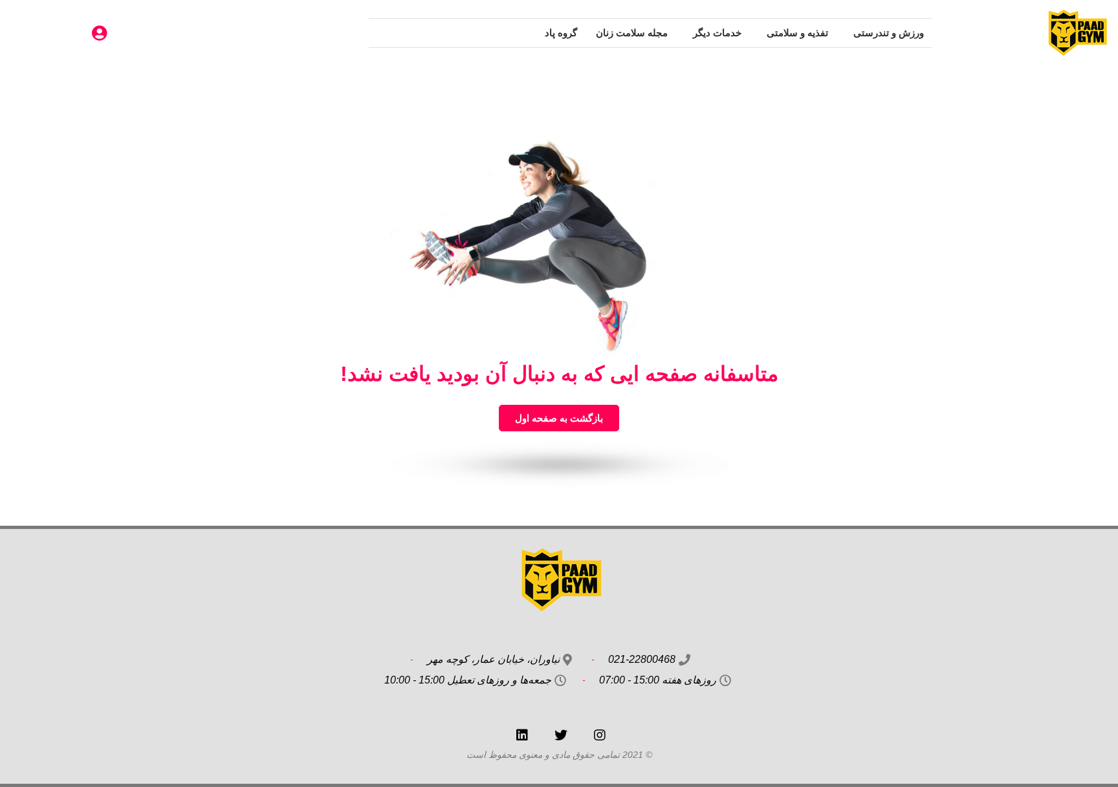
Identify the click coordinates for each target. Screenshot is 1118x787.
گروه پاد (561, 32)
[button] (559, 418)
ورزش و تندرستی (888, 32)
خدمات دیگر (717, 32)
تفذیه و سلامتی (797, 32)
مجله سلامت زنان (632, 32)
